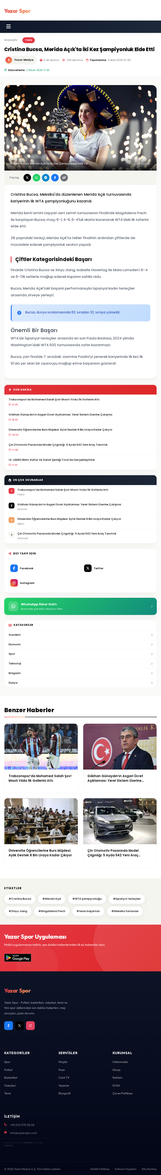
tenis (28, 40)
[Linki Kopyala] (64, 177)
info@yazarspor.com (23, 1133)
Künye (117, 1070)
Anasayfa (10, 40)
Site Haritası (149, 1169)
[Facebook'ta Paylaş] (55, 177)
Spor (12, 654)
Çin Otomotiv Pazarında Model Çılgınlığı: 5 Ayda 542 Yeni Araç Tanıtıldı (58, 445)
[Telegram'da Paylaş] (45, 177)
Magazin (15, 673)
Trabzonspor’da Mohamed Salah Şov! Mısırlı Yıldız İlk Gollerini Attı (54, 399)
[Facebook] (8, 1025)
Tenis (7, 1093)
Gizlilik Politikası (100, 1169)
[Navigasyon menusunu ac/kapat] (8, 27)
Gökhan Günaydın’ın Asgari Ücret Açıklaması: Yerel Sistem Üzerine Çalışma (60, 415)
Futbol (8, 1070)
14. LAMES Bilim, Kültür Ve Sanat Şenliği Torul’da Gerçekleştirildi (52, 460)
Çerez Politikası (122, 1093)
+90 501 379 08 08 (22, 1125)
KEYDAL (27, 1142)
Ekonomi (14, 644)
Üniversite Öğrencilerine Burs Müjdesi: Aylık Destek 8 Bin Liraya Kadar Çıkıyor (60, 430)
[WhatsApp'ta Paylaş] (36, 177)
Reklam (117, 1077)
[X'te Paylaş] (27, 177)
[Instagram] (30, 1025)
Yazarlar (63, 1085)
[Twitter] (19, 1025)
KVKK (116, 1085)
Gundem (15, 635)
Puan (61, 1070)
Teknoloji (15, 663)
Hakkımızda (120, 1062)
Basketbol (10, 1077)
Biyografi (64, 1093)
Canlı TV (64, 1077)
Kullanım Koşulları (125, 1169)
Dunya (13, 683)
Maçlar (63, 1062)
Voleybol (10, 1085)
